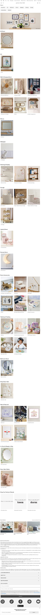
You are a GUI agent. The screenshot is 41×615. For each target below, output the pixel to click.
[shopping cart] (39, 3)
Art (7, 7)
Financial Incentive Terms (13, 594)
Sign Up (20, 596)
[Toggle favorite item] (12, 522)
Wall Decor (12, 7)
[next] (39, 527)
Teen (6, 0)
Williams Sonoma (23, 0)
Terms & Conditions (37, 592)
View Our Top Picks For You (36, 520)
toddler (5, 544)
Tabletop (9, 10)
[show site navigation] (1, 3)
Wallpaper (22, 7)
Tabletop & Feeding (5, 317)
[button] (3, 3)
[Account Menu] (38, 3)
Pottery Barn (11, 0)
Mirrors (17, 7)
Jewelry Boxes (3, 10)
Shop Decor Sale (4, 381)
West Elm (35, 0)
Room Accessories (5, 275)
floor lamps (5, 565)
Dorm (8, 0)
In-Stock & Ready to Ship (6, 446)
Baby (1, 0)
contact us (14, 592)
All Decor (2, 31)
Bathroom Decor (4, 359)
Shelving (27, 7)
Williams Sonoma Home (30, 0)
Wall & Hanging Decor (6, 77)
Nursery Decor (4, 252)
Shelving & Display (5, 164)
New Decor (3, 7)
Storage (31, 7)
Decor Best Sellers (5, 469)
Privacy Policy (4, 593)
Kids (3, 0)
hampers (6, 553)
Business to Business (17, 0)
